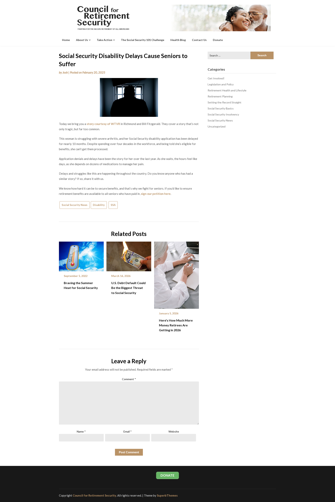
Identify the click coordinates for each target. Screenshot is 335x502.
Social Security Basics (221, 108)
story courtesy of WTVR (103, 124)
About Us (82, 40)
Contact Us (199, 40)
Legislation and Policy (221, 84)
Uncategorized (216, 126)
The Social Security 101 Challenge (142, 40)
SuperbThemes (167, 495)
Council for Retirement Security (94, 495)
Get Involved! (216, 78)
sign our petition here (156, 193)
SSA (113, 204)
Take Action (104, 40)
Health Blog (178, 40)
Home (66, 40)
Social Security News (74, 204)
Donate (218, 40)
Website (173, 431)
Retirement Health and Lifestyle (227, 90)
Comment (129, 379)
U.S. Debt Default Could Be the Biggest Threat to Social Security (128, 287)
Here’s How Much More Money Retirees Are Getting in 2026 (176, 325)
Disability (99, 204)
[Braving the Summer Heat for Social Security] (81, 255)
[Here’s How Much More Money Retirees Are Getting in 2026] (176, 274)
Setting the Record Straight (224, 102)
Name (81, 431)
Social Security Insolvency (223, 114)
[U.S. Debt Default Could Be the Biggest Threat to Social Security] (128, 255)
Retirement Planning (220, 96)
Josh (65, 72)
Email (127, 431)
